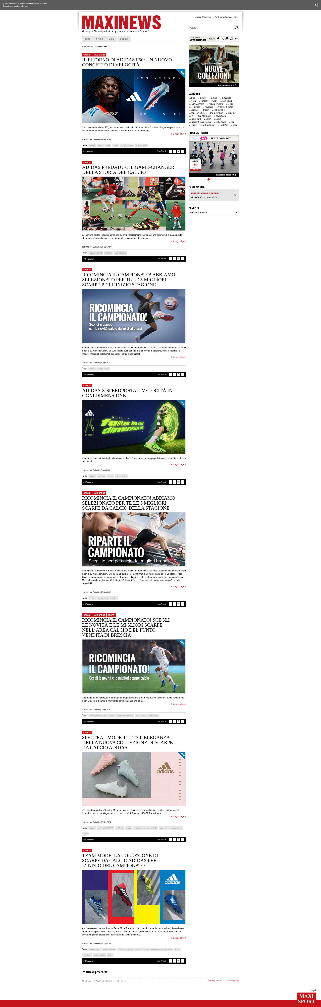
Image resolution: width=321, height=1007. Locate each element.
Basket (203, 98)
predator (108, 253)
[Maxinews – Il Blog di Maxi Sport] (122, 22)
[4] (216, 179)
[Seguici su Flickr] (236, 39)
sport (86, 834)
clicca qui (24, 6)
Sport (99, 38)
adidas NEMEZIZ (105, 828)
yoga (235, 125)
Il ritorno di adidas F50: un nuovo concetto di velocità (127, 62)
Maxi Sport (99, 55)
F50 (108, 145)
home (87, 38)
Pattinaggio (219, 110)
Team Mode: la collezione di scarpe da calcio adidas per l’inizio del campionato (120, 860)
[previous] (193, 156)
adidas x (101, 476)
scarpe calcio (141, 145)
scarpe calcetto (127, 145)
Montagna (195, 107)
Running (232, 113)
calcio (100, 145)
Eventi (124, 38)
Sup (232, 122)
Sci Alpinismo (204, 116)
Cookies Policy (232, 980)
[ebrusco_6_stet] (214, 156)
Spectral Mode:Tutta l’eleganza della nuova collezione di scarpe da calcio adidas (127, 742)
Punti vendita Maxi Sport (226, 17)
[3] (212, 179)
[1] (205, 179)
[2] (208, 179)
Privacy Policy (215, 980)
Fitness (204, 101)
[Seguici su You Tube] (232, 39)
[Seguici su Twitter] (223, 39)
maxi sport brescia (125, 716)
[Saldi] (214, 86)
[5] (219, 179)
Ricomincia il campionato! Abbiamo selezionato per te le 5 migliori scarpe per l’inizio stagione (128, 279)
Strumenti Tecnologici (200, 122)
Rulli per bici (216, 113)
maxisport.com (216, 104)
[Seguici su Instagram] (227, 39)
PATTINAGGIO (197, 113)
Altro (192, 98)
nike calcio (140, 716)
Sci (191, 116)
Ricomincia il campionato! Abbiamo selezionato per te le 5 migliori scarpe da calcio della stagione (128, 503)
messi (115, 145)
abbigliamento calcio (98, 716)
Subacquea (221, 122)
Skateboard (221, 116)
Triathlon (223, 125)
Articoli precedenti (96, 972)
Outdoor (194, 110)
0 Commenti (88, 151)
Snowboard (195, 119)
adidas (92, 145)
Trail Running (208, 125)
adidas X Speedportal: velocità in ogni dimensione (127, 393)
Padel (206, 110)
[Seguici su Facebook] (218, 39)
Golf (214, 101)
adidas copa (94, 949)
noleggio (209, 107)
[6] (223, 179)
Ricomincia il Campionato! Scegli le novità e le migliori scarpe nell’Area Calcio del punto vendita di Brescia (126, 627)
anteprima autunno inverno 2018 (159, 949)
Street (218, 119)
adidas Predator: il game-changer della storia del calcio (128, 169)
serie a (114, 598)
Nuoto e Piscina (225, 107)
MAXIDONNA (197, 104)
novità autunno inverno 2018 (145, 828)
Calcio (87, 55)
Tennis (193, 125)
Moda (112, 38)
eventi (193, 101)
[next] (234, 156)
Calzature (226, 98)
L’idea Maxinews (203, 17)
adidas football (96, 253)
